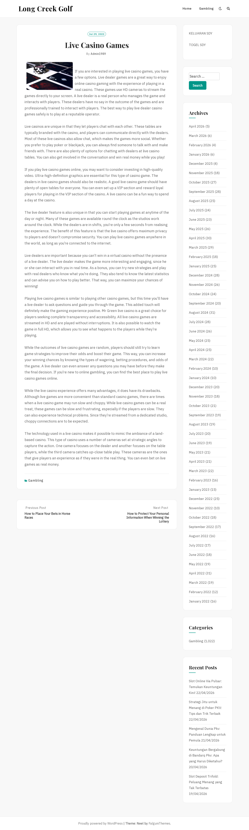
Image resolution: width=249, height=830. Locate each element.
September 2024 (201, 303)
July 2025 (196, 210)
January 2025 (199, 266)
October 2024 (199, 294)
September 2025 (201, 192)
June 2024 (197, 331)
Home (187, 8)
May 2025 (196, 229)
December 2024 (201, 275)
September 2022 (201, 527)
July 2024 (196, 322)
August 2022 (198, 536)
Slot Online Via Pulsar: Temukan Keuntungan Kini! (205, 687)
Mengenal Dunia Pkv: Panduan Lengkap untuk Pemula (207, 734)
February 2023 (200, 480)
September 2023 (201, 415)
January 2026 (199, 154)
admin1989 (98, 54)
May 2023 (196, 452)
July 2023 (196, 433)
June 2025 (197, 219)
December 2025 (201, 163)
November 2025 (201, 173)
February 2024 (200, 368)
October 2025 (199, 182)
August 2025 (198, 201)
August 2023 (198, 424)
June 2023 (197, 443)
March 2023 (198, 471)
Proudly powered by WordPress (100, 823)
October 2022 (199, 517)
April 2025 (197, 238)
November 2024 (201, 285)
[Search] (228, 8)
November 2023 (201, 396)
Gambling (206, 8)
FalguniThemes (159, 823)
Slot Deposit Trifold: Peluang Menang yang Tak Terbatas (205, 782)
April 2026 (197, 126)
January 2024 (199, 378)
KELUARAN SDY (200, 33)
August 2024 (198, 312)
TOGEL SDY (197, 45)
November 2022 (201, 508)
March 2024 (198, 359)
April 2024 (197, 350)
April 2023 (197, 461)
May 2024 (196, 340)
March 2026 (198, 136)
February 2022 (200, 592)
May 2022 (196, 564)
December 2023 (201, 387)
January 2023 (199, 489)
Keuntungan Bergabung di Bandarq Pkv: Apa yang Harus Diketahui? (207, 756)
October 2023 (199, 406)
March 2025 (198, 247)
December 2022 (201, 499)
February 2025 (200, 257)
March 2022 (198, 582)
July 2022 (196, 545)
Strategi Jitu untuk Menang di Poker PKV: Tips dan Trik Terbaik (205, 708)
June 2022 (197, 555)
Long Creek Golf (45, 8)
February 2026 (200, 145)
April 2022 (197, 573)
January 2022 (199, 601)
